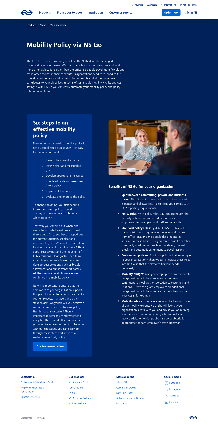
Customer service (30, 397)
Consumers (137, 5)
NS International (169, 5)
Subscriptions (75, 387)
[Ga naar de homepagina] (193, 417)
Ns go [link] (43, 25)
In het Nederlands (188, 5)
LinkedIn (174, 402)
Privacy (41, 417)
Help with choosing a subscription (32, 389)
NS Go (71, 393)
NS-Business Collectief (80, 398)
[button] (45, 13)
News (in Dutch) (125, 393)
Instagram (175, 389)
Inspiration (122, 403)
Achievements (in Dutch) (130, 398)
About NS (121, 382)
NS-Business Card (78, 382)
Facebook (174, 382)
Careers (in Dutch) (126, 387)
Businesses (152, 5)
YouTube (174, 395)
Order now (171, 12)
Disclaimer (26, 417)
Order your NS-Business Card (37, 382)
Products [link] (31, 25)
